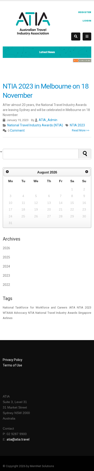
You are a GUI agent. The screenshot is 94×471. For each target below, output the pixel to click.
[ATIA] (33, 23)
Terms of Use (12, 365)
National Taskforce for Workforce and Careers (35, 307)
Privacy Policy (12, 360)
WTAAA (8, 312)
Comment (17, 130)
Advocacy (20, 312)
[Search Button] (75, 36)
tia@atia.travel (18, 439)
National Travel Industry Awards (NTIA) (35, 125)
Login (87, 20)
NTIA (31, 312)
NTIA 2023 (77, 125)
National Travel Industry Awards (56, 312)
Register (84, 12)
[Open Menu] (87, 36)
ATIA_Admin (48, 120)
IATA (72, 307)
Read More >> (80, 130)
